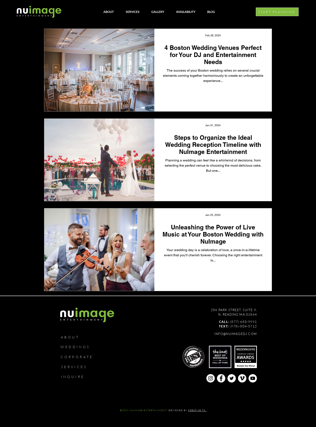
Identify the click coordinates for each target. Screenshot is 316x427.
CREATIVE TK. (197, 410)
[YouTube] (253, 378)
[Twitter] (231, 378)
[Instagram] (210, 378)
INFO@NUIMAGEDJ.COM (235, 334)
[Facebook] (221, 378)
